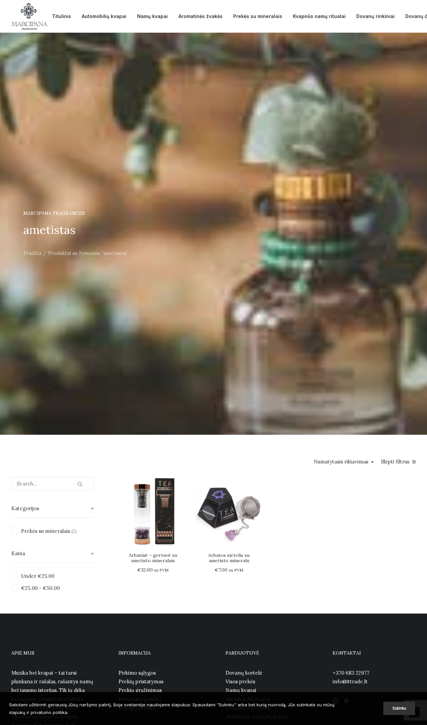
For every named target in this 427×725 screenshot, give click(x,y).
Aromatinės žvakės (200, 16)
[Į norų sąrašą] (180, 495)
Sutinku (399, 708)
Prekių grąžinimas (140, 690)
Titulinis (61, 16)
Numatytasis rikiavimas (341, 462)
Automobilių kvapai (104, 16)
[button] (79, 481)
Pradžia (32, 253)
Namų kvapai (152, 16)
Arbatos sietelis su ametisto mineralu (229, 558)
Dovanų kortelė (244, 673)
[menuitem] (61, 16)
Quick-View (180, 484)
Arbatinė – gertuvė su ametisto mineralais (153, 558)
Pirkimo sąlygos (137, 673)
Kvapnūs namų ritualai (319, 16)
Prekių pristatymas (140, 681)
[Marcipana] (29, 16)
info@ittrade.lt (350, 681)
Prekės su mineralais (257, 16)
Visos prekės (240, 681)
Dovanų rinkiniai (375, 16)
